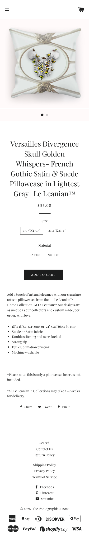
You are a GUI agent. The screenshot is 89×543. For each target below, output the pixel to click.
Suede (53, 255)
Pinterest (47, 493)
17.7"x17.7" (31, 231)
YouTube (47, 499)
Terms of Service (44, 477)
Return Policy (45, 455)
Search (44, 443)
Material (44, 245)
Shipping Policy (44, 465)
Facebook (46, 487)
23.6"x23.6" (57, 231)
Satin (35, 255)
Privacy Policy (44, 471)
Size (45, 221)
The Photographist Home (50, 508)
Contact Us (44, 449)
